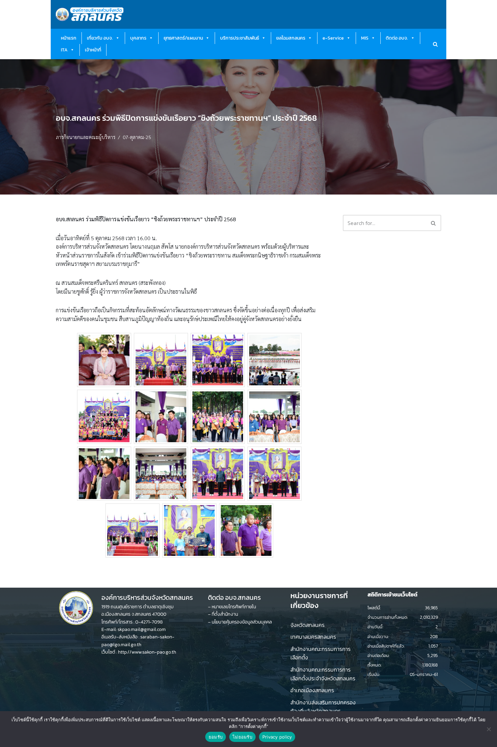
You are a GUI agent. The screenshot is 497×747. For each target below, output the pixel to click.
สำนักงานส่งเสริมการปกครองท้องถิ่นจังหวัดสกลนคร (323, 706)
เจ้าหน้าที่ (93, 49)
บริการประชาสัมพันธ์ (239, 38)
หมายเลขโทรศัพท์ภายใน (234, 606)
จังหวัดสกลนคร (307, 625)
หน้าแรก (68, 38)
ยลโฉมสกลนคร (290, 38)
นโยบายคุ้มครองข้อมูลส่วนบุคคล (242, 622)
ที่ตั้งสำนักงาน (225, 614)
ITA (64, 49)
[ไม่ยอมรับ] (488, 729)
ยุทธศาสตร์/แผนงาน (183, 38)
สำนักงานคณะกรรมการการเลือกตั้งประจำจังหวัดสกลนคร (322, 673)
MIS (365, 38)
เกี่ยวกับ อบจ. (100, 38)
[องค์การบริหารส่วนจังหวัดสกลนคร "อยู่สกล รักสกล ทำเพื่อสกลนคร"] (89, 14)
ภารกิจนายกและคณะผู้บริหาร (85, 137)
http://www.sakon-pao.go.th (147, 652)
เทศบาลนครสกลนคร (313, 637)
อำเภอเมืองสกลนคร (312, 690)
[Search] (435, 44)
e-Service (333, 38)
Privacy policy (277, 737)
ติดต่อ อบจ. (397, 38)
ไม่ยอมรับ (242, 737)
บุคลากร (138, 38)
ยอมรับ (215, 737)
